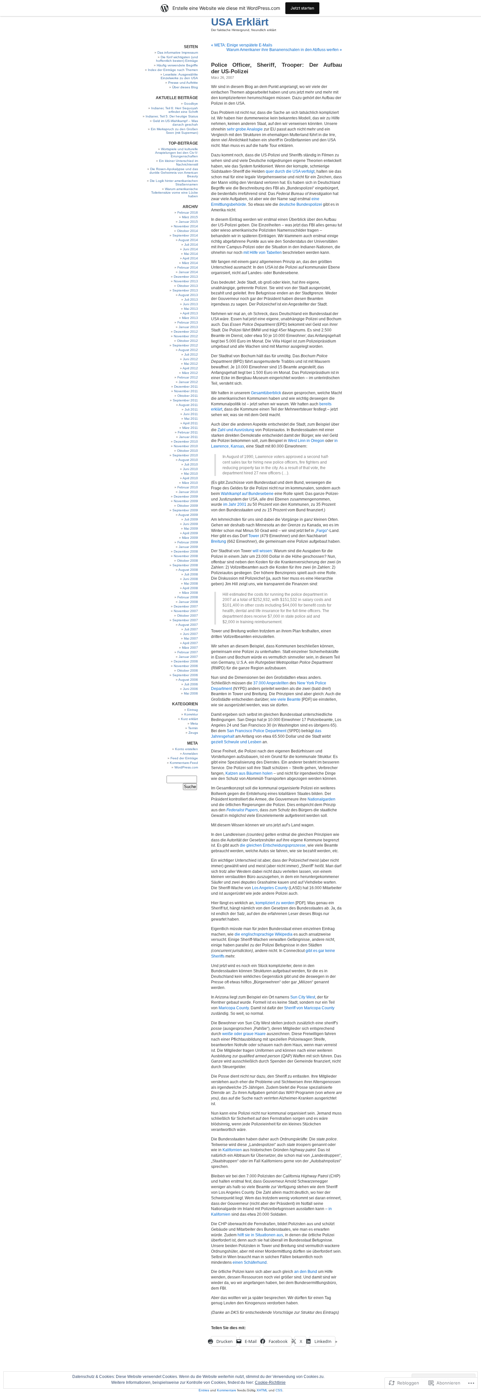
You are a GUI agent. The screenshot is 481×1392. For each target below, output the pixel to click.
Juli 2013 (191, 299)
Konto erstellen (186, 749)
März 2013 (190, 318)
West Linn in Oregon (306, 440)
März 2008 (190, 592)
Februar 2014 (187, 267)
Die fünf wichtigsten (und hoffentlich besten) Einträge (177, 58)
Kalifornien (232, 1150)
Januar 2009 (188, 547)
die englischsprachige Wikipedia (264, 934)
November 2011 (186, 391)
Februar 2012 (187, 377)
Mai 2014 (191, 253)
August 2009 (188, 515)
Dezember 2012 (186, 331)
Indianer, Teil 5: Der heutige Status (172, 116)
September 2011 (185, 400)
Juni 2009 (190, 524)
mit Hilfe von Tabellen (262, 252)
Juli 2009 (191, 519)
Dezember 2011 (186, 386)
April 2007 (190, 643)
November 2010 (186, 446)
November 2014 (186, 226)
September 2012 (185, 345)
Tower (253, 536)
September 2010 (185, 455)
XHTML (262, 1390)
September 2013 (185, 290)
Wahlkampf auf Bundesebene (247, 493)
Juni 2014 (190, 249)
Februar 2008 (187, 597)
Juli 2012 (191, 354)
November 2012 (186, 336)
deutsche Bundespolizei (300, 204)
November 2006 (186, 666)
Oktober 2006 (187, 670)
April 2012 (190, 368)
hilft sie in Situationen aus (260, 1235)
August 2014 (188, 240)
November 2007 (186, 611)
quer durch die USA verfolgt (290, 171)
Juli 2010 (191, 464)
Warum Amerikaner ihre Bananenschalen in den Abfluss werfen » (284, 49)
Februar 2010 (187, 487)
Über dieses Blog (185, 87)
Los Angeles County (270, 888)
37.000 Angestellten (271, 683)
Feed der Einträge (184, 758)
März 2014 (190, 263)
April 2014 (190, 258)
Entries (204, 1390)
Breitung (218, 541)
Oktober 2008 (187, 560)
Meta (194, 723)
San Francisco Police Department (256, 731)
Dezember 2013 (186, 276)
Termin (193, 728)
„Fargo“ (321, 530)
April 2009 (190, 533)
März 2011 (190, 428)
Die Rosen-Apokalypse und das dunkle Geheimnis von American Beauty (174, 172)
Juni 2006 (190, 689)
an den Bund (305, 1271)
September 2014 (185, 235)
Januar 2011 (188, 437)
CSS (279, 1390)
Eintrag (192, 710)
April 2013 (190, 313)
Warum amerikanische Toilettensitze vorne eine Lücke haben (174, 192)
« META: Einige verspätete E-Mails (241, 45)
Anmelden (190, 753)
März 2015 (190, 217)
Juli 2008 (191, 574)
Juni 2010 (190, 469)
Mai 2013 (191, 308)
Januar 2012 (188, 382)
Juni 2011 (190, 414)
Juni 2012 (190, 359)
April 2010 (190, 478)
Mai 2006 (191, 693)
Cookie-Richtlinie (270, 1382)
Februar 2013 (187, 322)
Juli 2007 (191, 629)
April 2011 (190, 423)
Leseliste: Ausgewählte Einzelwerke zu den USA (179, 76)
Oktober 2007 (187, 615)
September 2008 (185, 565)
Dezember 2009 (186, 496)
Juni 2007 (190, 634)
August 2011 (188, 405)
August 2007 (188, 624)
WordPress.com (186, 767)
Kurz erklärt (189, 719)
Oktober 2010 (187, 450)
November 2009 (186, 501)
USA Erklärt (240, 22)
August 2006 (188, 679)
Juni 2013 (190, 304)
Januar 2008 (188, 602)
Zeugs (193, 732)
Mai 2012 (191, 363)
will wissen (262, 551)
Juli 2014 (191, 244)
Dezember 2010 (186, 441)
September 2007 (185, 620)
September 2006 (185, 675)
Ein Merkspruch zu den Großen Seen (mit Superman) (174, 130)
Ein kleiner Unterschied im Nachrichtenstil (178, 162)
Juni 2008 (190, 579)
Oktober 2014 (187, 231)
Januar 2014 (188, 272)
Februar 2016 (187, 212)
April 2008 (190, 588)
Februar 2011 (188, 432)
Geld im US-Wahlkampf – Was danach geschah (175, 122)
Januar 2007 (188, 657)
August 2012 (188, 350)
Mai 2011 (191, 418)
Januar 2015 (188, 221)
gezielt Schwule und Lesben (236, 742)
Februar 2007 (187, 652)
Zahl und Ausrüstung (236, 430)
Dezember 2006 (186, 661)
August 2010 (188, 460)
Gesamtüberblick (266, 393)
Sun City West (302, 997)
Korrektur (191, 714)
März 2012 (190, 373)
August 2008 (188, 570)
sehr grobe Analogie (245, 129)
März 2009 (190, 537)
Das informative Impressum (177, 52)
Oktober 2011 (187, 395)
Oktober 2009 (187, 505)
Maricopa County (234, 1008)
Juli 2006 (191, 684)
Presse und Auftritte (183, 82)
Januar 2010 (188, 492)
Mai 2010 (191, 473)
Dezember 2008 (186, 551)
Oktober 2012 (187, 341)
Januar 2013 (188, 327)
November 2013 (186, 281)
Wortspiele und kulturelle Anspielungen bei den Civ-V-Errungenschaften (176, 152)
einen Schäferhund (250, 1262)
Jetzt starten (302, 8)
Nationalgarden (321, 799)
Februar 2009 (187, 542)
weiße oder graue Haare (244, 1033)
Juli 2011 (191, 409)
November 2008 (186, 556)
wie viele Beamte (285, 699)
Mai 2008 (191, 583)
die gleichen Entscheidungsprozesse (273, 845)
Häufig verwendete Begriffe (177, 65)
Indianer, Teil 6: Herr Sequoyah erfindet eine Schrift (174, 110)
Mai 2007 (191, 638)
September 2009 (185, 510)
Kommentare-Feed (184, 763)
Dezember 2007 (186, 606)
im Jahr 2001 (234, 504)
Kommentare (226, 1390)
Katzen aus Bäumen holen (249, 773)
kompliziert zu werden (275, 903)
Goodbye (191, 103)
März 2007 (190, 647)
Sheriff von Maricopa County (309, 1008)
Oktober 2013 (187, 286)
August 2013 (188, 295)
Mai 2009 (191, 528)
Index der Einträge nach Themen (173, 70)
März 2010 (190, 483)
